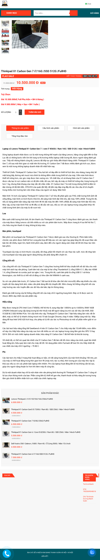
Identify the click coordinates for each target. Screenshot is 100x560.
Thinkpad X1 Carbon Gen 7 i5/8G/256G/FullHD (30, 421)
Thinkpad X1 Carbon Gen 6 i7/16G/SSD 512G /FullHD (32, 454)
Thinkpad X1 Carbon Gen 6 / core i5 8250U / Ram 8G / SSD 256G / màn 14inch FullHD (45, 432)
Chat (89, 4)
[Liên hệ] (6, 556)
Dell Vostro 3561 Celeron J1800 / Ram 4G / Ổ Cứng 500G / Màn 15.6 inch (40, 444)
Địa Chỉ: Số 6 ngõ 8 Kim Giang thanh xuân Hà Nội (47, 552)
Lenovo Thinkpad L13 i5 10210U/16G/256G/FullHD (32, 399)
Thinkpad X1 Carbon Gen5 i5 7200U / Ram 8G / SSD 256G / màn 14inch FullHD (43, 409)
